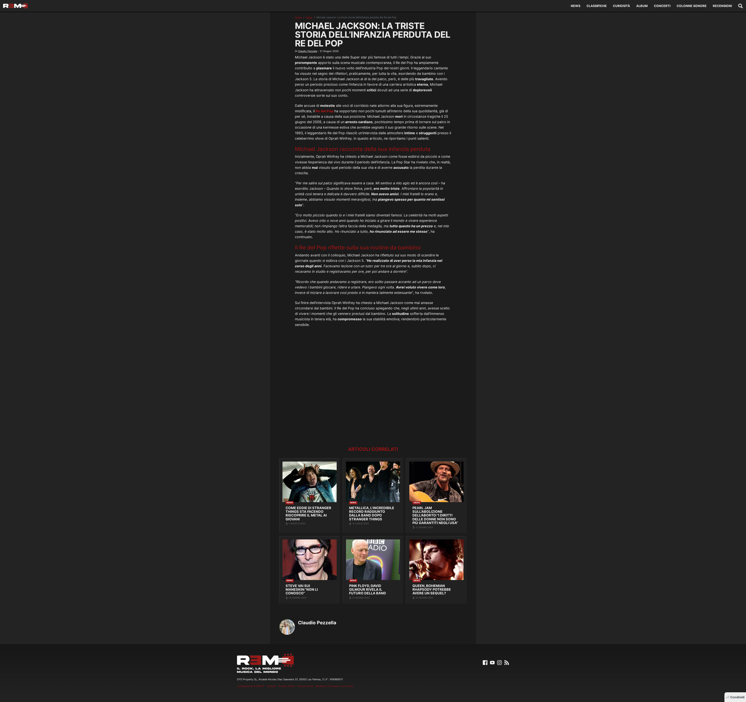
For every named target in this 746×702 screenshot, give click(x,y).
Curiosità (621, 6)
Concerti (662, 6)
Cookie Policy (305, 686)
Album (642, 6)
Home (298, 17)
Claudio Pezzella (307, 51)
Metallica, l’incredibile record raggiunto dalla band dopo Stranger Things (371, 513)
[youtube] (492, 662)
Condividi (737, 697)
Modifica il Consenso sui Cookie (334, 686)
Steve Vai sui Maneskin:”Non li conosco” (302, 589)
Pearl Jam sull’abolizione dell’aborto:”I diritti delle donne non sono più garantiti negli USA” (435, 515)
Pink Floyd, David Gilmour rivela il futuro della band (367, 589)
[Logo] (15, 6)
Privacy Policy (287, 686)
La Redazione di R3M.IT (250, 686)
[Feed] (506, 662)
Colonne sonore (692, 6)
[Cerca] (740, 6)
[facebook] (485, 662)
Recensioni (722, 6)
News (575, 6)
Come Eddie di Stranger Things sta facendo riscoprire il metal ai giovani (308, 513)
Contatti (271, 686)
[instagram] (499, 662)
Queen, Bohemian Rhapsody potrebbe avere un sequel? (431, 589)
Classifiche (597, 6)
